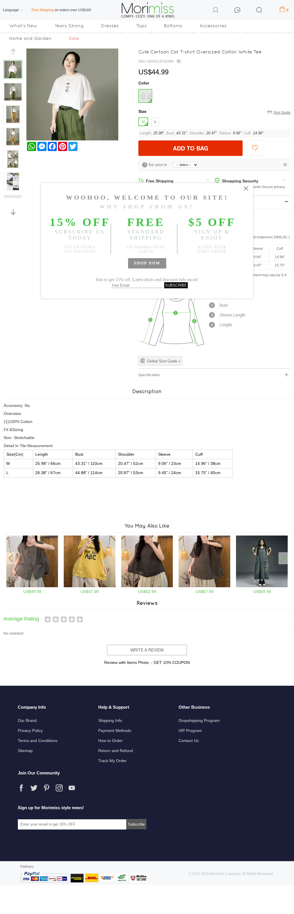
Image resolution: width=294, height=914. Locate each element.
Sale (74, 38)
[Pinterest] (46, 787)
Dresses (110, 25)
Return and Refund (115, 750)
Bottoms (173, 25)
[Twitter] (33, 787)
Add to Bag (190, 148)
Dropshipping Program (199, 720)
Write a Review (147, 650)
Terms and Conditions (37, 740)
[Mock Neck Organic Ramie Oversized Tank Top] (147, 586)
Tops (141, 25)
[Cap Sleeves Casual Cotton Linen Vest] (32, 586)
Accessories (213, 25)
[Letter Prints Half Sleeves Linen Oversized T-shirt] (89, 586)
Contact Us (189, 740)
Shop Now (147, 263)
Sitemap (25, 750)
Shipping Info (110, 720)
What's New (23, 25)
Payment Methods (114, 730)
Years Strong (69, 25)
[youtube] (71, 787)
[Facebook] (21, 787)
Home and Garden (30, 38)
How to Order (110, 740)
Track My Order (112, 760)
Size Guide (282, 113)
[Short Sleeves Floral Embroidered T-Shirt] (204, 586)
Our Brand (27, 720)
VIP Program (190, 730)
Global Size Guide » (163, 361)
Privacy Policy (30, 730)
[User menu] (215, 11)
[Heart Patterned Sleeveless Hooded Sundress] (262, 586)
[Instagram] (59, 787)
